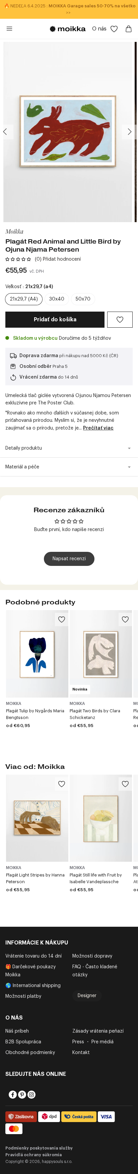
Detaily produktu (23, 448)
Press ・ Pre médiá (93, 1042)
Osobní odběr (35, 366)
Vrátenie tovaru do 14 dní (33, 956)
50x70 (83, 299)
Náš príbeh (17, 1031)
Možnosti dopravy (92, 956)
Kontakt (81, 1052)
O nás (99, 28)
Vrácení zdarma (38, 377)
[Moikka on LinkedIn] (40, 1095)
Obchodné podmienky (30, 1052)
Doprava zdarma (38, 355)
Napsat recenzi (69, 559)
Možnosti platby (23, 996)
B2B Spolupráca (23, 1042)
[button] (18, 259)
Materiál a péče (22, 467)
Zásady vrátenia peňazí (98, 1031)
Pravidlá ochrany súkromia (33, 1155)
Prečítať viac (98, 428)
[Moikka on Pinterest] (21, 1095)
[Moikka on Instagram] (30, 1095)
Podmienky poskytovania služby (39, 1148)
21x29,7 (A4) (24, 299)
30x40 (56, 299)
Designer (87, 995)
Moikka (14, 231)
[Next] (129, 132)
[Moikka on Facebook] (12, 1095)
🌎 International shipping (33, 985)
